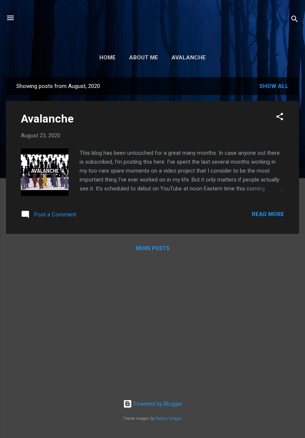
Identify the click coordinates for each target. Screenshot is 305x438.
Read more (268, 214)
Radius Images (168, 418)
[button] (279, 118)
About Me (143, 57)
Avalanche (188, 57)
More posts (153, 248)
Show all (274, 86)
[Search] (294, 20)
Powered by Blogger (157, 404)
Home (107, 57)
